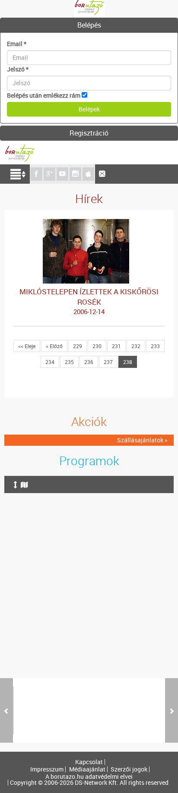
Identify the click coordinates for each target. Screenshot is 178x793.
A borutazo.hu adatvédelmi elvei (89, 777)
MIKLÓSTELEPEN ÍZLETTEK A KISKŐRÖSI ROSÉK (89, 301)
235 (69, 361)
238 (127, 361)
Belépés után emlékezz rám (43, 95)
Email (16, 44)
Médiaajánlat (87, 769)
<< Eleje (26, 346)
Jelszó (18, 69)
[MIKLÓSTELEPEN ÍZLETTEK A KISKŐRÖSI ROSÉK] (89, 223)
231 (116, 346)
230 (97, 346)
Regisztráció (89, 133)
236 (88, 361)
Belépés (89, 25)
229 (77, 346)
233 (155, 346)
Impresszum (47, 769)
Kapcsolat (89, 762)
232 (135, 346)
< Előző (54, 346)
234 (49, 361)
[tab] (89, 25)
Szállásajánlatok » (142, 440)
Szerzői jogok (129, 769)
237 (108, 361)
